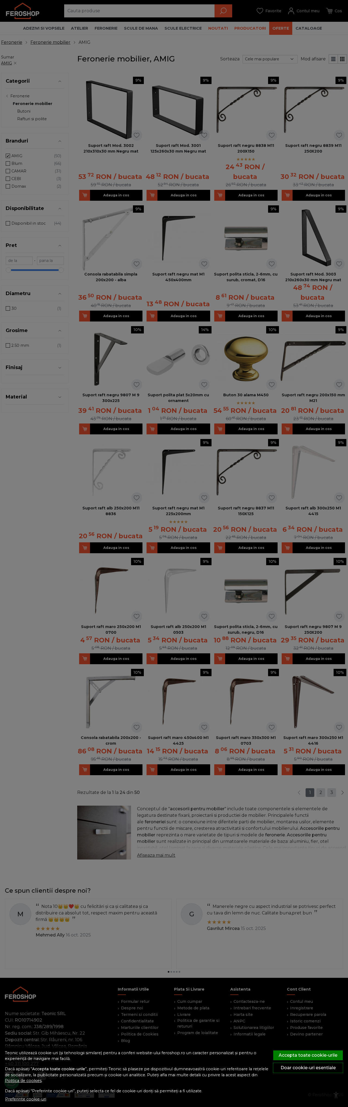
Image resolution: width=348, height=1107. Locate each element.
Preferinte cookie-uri (25, 1099)
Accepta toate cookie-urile (308, 1055)
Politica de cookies (23, 1080)
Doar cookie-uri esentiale (308, 1067)
